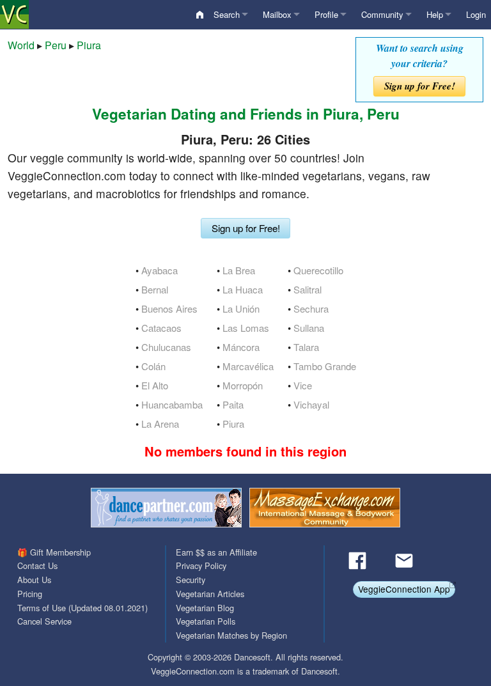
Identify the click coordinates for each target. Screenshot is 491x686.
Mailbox (277, 14)
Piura (89, 45)
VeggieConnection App (404, 588)
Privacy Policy (201, 565)
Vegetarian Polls (205, 621)
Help (434, 14)
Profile (326, 14)
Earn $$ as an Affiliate (216, 552)
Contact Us (37, 565)
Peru (55, 45)
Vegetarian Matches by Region (231, 635)
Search (227, 14)
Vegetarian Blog (205, 608)
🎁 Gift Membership (54, 552)
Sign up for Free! (419, 86)
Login (476, 14)
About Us (34, 579)
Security (190, 579)
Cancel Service (44, 621)
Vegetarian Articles (210, 594)
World (21, 45)
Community (382, 14)
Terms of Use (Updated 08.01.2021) (82, 608)
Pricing (29, 594)
